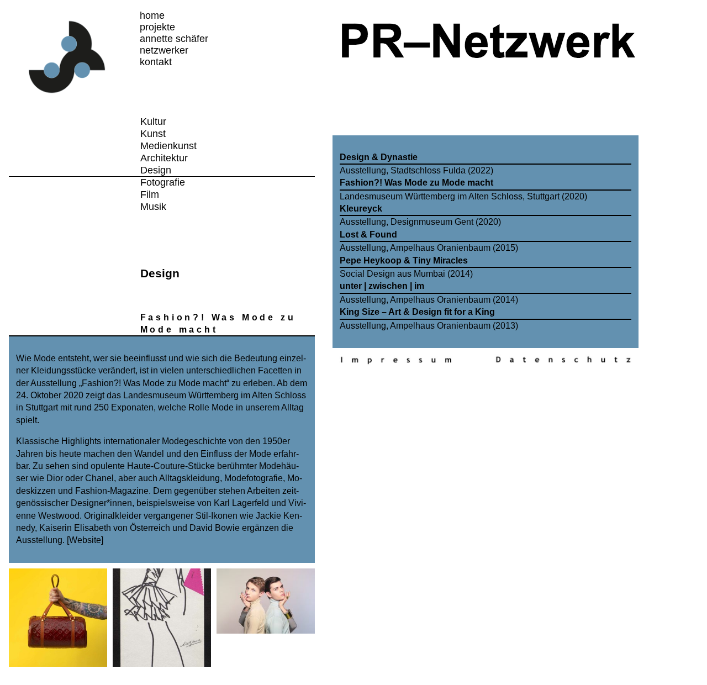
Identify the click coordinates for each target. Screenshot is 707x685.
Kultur (153, 121)
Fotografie (162, 182)
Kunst (153, 133)
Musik (153, 206)
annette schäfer (174, 38)
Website (85, 540)
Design (155, 170)
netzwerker (164, 50)
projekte (157, 27)
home (152, 15)
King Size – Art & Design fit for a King (417, 312)
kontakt (156, 61)
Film (149, 194)
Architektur (164, 158)
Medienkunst (168, 145)
